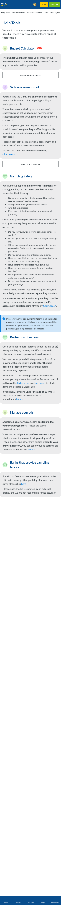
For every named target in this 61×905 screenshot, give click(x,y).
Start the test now (30, 164)
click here (8, 154)
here (18, 399)
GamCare (48, 305)
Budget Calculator (30, 75)
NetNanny (40, 382)
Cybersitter (23, 382)
